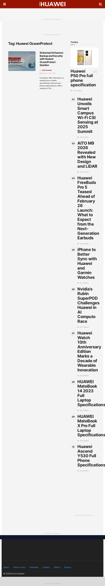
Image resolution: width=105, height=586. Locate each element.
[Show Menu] (4, 4)
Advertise (34, 567)
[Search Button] (100, 4)
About (6, 567)
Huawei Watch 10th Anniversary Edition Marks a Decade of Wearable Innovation (89, 351)
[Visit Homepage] (52, 4)
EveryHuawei (47, 70)
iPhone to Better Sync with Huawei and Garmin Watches (87, 263)
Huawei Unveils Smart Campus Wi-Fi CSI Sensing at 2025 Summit (87, 115)
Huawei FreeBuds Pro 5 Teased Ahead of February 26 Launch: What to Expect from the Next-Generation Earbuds (88, 207)
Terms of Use (19, 567)
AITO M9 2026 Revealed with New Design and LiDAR (87, 155)
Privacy (67, 567)
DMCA (57, 567)
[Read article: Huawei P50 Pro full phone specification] (84, 57)
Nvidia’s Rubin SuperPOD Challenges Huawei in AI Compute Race (88, 305)
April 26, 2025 (46, 73)
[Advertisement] (52, 12)
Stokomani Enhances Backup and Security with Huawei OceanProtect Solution (51, 59)
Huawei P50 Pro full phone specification (83, 78)
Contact (46, 567)
